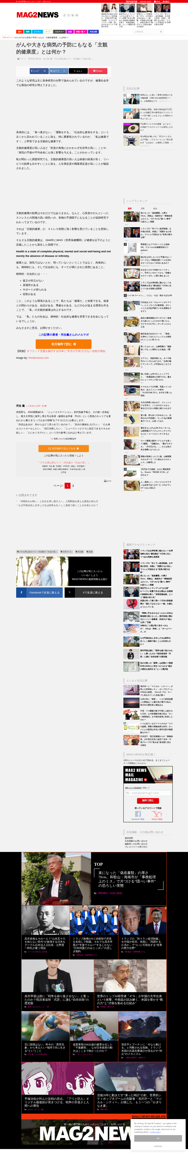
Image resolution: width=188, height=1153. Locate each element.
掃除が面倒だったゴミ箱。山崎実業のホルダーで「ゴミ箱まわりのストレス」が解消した (156, 459)
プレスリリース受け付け (136, 847)
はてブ (55, 71)
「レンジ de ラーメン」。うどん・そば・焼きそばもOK (148, 295)
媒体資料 (129, 838)
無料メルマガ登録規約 (133, 788)
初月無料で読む (61, 344)
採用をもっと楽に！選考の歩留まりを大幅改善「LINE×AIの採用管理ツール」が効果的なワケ (156, 98)
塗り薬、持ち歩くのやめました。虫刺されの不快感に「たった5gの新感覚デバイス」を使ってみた (156, 418)
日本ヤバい (67, 552)
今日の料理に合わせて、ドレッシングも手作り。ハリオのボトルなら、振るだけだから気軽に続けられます (156, 405)
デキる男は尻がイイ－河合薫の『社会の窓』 (38, 552)
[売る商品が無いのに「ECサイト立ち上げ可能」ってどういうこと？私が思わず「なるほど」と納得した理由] (131, 145)
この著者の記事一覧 (35, 406)
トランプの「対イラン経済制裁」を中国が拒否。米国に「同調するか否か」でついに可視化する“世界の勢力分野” (162, 19)
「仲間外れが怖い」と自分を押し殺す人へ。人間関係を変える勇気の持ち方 (58, 501)
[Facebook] (64, 15)
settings (158, 1146)
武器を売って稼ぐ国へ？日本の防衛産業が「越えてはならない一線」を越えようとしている (156, 603)
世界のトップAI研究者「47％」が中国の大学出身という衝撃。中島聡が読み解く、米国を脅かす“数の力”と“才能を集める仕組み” (145, 20)
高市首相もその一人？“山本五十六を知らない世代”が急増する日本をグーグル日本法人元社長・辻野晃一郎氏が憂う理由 (45, 943)
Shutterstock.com (38, 357)
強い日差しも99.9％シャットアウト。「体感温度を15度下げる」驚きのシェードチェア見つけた (156, 377)
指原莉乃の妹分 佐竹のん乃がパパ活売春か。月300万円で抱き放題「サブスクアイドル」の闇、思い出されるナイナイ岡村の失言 (109, 20)
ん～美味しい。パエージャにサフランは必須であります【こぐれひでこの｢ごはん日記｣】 (156, 485)
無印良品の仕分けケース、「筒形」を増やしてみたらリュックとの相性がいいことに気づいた (156, 337)
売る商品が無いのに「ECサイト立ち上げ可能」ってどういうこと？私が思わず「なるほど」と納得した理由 (156, 139)
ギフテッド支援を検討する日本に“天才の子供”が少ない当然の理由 (66, 351)
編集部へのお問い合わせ (136, 844)
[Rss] (72, 15)
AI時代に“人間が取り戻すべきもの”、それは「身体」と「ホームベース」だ (156, 628)
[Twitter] (68, 15)
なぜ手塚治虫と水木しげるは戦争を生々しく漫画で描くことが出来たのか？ (58, 505)
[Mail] (77, 15)
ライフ (23, 59)
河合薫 (80, 552)
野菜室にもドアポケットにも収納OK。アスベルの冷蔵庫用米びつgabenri (155, 247)
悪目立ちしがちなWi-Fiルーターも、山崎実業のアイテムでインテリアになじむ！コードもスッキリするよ (156, 431)
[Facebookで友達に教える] (39, 588)
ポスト (79, 71)
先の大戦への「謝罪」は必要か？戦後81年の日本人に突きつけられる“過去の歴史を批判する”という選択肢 (156, 666)
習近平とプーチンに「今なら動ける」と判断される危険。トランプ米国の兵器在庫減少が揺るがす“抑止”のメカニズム (141, 1049)
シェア (35, 71)
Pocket (98, 71)
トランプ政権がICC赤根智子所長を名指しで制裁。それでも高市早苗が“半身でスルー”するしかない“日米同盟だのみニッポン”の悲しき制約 (93, 945)
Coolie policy (155, 1132)
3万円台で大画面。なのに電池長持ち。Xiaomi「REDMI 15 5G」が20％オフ (155, 472)
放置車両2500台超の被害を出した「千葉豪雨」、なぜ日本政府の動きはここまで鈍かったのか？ (93, 1047)
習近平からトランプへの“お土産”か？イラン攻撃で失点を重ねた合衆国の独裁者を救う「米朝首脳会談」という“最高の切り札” (127, 20)
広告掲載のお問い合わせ (136, 841)
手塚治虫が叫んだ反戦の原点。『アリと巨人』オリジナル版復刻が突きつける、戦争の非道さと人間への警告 (57, 1102)
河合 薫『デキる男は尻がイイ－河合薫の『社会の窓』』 (70, 59)
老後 (91, 552)
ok (158, 1138)
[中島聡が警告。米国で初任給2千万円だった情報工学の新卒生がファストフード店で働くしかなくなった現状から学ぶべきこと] (131, 118)
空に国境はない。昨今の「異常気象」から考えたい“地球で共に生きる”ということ (45, 1047)
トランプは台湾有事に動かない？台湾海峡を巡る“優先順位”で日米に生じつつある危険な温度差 (156, 286)
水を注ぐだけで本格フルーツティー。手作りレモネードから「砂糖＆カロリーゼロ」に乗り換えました (156, 273)
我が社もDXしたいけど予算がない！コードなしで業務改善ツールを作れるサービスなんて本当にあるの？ (156, 260)
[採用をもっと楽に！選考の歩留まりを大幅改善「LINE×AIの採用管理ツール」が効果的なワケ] (131, 103)
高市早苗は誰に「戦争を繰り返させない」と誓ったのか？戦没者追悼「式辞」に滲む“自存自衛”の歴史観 (156, 653)
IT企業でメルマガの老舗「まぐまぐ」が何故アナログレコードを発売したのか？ (156, 127)
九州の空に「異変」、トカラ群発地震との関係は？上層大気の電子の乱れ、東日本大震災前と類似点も (156, 702)
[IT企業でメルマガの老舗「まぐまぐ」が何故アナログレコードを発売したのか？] (131, 133)
